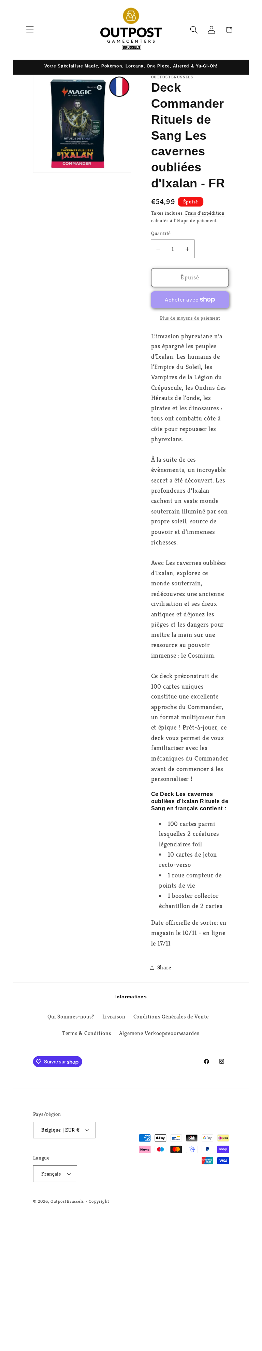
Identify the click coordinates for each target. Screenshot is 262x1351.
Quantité (161, 233)
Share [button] (164, 967)
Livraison (114, 1016)
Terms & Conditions (86, 1033)
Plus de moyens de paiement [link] (190, 318)
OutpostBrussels (67, 1201)
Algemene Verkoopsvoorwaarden (159, 1033)
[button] (30, 30)
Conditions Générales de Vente (171, 1016)
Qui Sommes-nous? (70, 1016)
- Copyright (97, 1201)
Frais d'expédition (205, 213)
